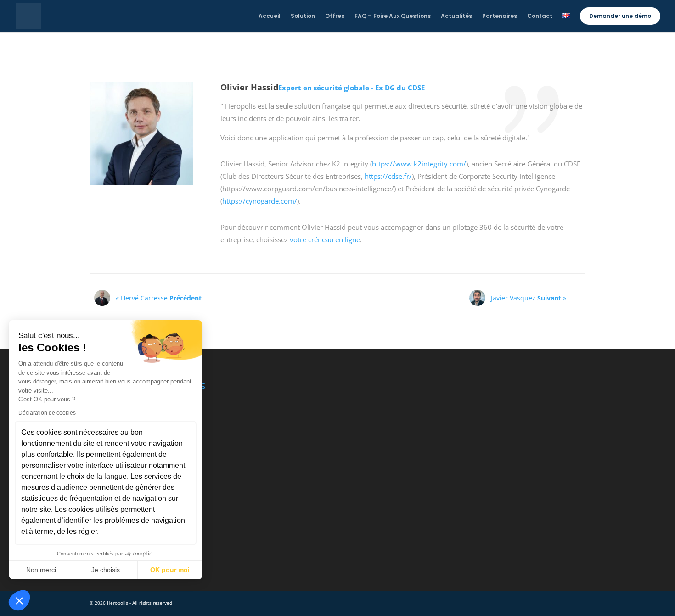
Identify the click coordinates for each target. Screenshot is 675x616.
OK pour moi (170, 569)
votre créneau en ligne (325, 239)
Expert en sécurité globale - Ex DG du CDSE (351, 87)
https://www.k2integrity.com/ (419, 163)
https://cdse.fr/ (388, 176)
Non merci (41, 569)
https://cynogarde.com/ (259, 200)
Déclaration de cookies (47, 413)
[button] (19, 600)
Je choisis (105, 569)
